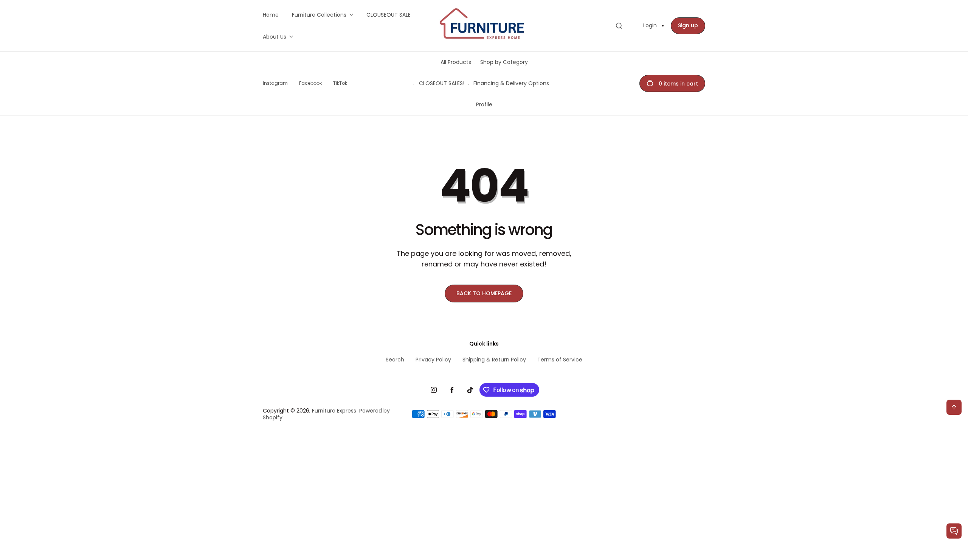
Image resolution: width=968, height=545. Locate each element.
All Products (456, 62)
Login (650, 25)
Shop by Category (504, 62)
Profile (484, 104)
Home (271, 15)
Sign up (688, 25)
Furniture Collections (319, 15)
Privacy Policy (433, 359)
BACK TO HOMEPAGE (484, 293)
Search (395, 359)
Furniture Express (334, 410)
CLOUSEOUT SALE (388, 15)
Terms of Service (559, 359)
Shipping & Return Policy (494, 359)
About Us (274, 36)
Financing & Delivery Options (511, 83)
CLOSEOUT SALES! (441, 83)
